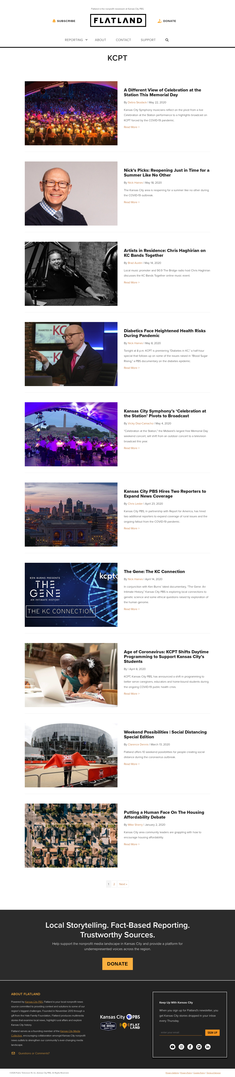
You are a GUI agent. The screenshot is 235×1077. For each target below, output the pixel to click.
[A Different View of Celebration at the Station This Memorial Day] (71, 113)
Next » (123, 884)
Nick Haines (135, 182)
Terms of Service (214, 1072)
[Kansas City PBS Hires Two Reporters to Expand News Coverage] (71, 515)
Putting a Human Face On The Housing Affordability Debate (164, 814)
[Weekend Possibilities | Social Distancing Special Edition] (71, 755)
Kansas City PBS (34, 1001)
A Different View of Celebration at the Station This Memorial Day (162, 92)
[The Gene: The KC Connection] (71, 595)
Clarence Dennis (138, 744)
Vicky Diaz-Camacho (140, 423)
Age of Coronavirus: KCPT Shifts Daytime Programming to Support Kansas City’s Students (166, 656)
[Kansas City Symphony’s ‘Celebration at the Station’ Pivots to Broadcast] (71, 434)
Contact (123, 39)
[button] (86, 40)
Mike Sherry (135, 824)
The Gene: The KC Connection (154, 571)
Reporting (74, 39)
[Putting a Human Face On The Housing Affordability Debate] (71, 836)
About (100, 39)
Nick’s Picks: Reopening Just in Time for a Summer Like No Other (166, 172)
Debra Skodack (137, 102)
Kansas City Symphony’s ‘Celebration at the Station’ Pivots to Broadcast (165, 413)
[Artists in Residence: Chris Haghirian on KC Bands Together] (71, 274)
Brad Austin (135, 263)
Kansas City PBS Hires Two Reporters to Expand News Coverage (165, 493)
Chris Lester (135, 503)
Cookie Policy (199, 1072)
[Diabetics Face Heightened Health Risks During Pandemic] (71, 354)
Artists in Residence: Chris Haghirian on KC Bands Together (165, 253)
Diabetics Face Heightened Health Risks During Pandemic (165, 333)
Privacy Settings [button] (172, 1072)
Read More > (132, 127)
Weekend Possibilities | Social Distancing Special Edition (165, 734)
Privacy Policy (186, 1072)
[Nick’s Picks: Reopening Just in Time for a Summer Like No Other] (71, 193)
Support (148, 39)
